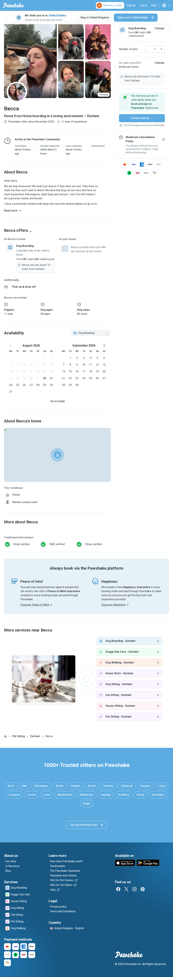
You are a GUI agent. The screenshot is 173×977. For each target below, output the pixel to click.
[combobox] (90, 333)
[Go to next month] (104, 345)
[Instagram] (134, 889)
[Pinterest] (142, 889)
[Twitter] (126, 889)
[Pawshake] (13, 5)
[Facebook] (118, 889)
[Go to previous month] (10, 345)
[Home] (5, 736)
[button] (142, 101)
